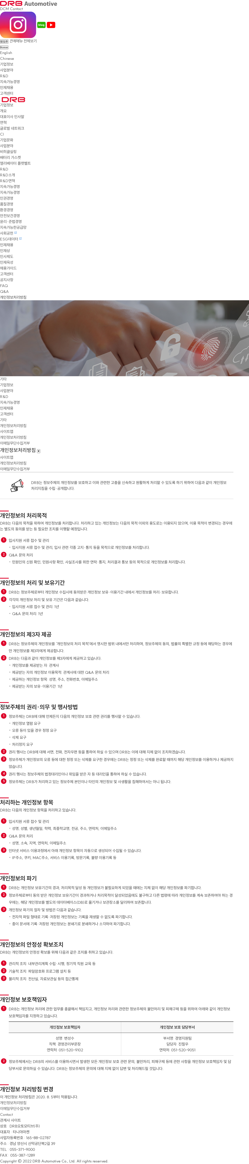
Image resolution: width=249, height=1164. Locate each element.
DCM (4, 8)
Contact (16, 8)
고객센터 (6, 93)
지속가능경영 (10, 81)
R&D (4, 75)
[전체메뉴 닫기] (0, 100)
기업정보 (6, 64)
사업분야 (6, 70)
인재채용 (6, 87)
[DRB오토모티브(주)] (28, 2)
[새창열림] (18, 24)
